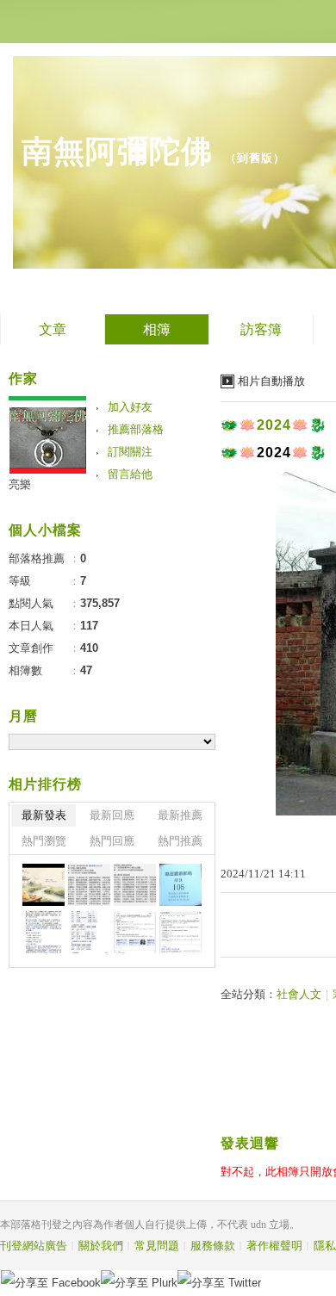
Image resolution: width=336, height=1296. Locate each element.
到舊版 (255, 158)
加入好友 (130, 406)
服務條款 (212, 1245)
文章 (52, 329)
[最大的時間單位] (180, 932)
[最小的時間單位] (135, 932)
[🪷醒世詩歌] (89, 885)
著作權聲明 (274, 1245)
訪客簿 (261, 329)
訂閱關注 (130, 451)
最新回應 (112, 815)
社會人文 (299, 994)
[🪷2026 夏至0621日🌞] (43, 885)
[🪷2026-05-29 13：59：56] (180, 885)
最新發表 (44, 815)
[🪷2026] (43, 932)
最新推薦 (180, 815)
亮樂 (20, 484)
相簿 (157, 329)
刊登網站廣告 (33, 1245)
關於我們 (100, 1245)
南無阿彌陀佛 (117, 151)
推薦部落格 (136, 429)
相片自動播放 (271, 381)
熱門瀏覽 (44, 840)
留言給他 (130, 474)
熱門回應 (112, 840)
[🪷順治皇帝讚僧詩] (135, 885)
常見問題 (156, 1245)
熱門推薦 (180, 840)
